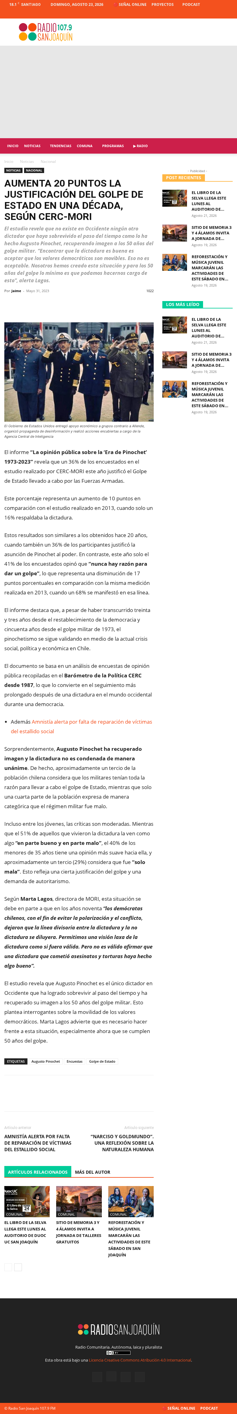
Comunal (14, 1214)
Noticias (32, 145)
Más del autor (92, 1172)
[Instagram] (207, 14)
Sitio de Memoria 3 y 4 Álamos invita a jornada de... (211, 233)
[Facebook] (197, 14)
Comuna (85, 145)
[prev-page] (8, 1267)
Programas (113, 145)
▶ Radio (140, 145)
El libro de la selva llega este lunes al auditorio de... (209, 201)
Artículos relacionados (38, 1172)
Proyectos (163, 4)
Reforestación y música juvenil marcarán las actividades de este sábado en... (210, 268)
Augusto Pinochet (45, 1061)
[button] (225, 146)
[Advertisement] (118, 92)
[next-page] (18, 1267)
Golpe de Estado (102, 1061)
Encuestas (74, 1061)
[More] (146, 305)
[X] (217, 14)
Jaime (16, 290)
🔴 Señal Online (130, 4)
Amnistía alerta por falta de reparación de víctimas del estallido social (37, 1142)
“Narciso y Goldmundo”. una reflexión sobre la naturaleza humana (122, 1142)
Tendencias (60, 145)
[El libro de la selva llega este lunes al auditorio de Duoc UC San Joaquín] (27, 1201)
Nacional (34, 170)
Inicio (13, 145)
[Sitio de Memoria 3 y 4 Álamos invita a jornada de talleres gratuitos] (79, 1201)
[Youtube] (228, 14)
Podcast (191, 4)
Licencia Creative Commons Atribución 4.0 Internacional (140, 1360)
